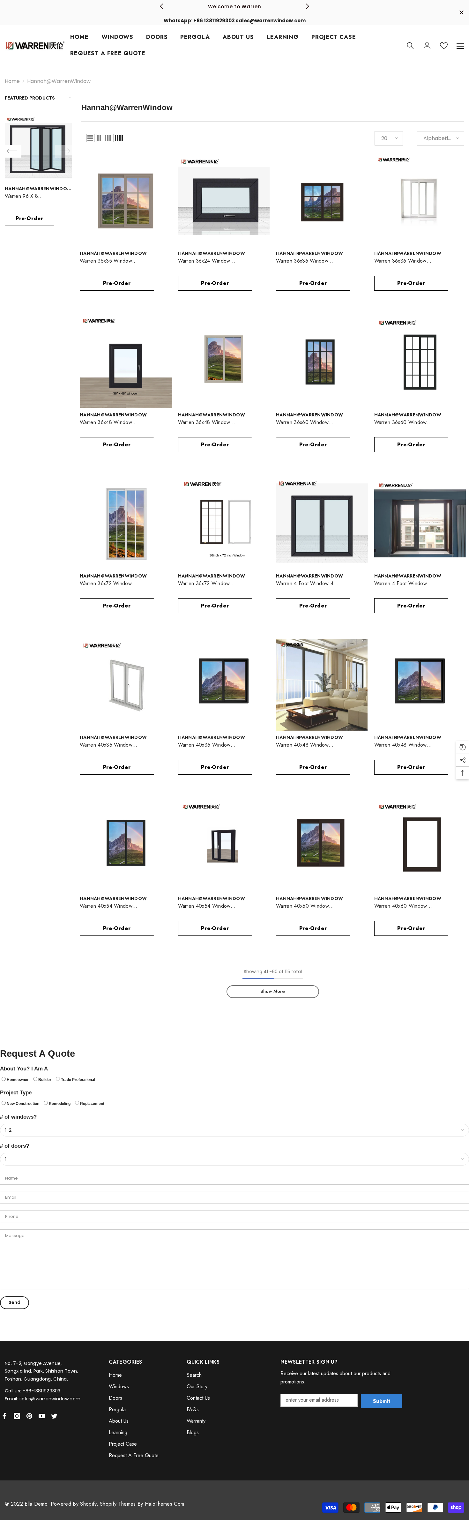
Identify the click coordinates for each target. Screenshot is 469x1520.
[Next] (307, 6)
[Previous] (161, 6)
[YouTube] (42, 1416)
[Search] (410, 45)
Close (461, 12)
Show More (272, 991)
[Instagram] (17, 1416)
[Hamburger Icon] (460, 46)
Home (12, 81)
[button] (90, 138)
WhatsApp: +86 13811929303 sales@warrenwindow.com (235, 20)
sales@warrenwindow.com (49, 1399)
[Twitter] (54, 1416)
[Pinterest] (29, 1416)
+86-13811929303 (42, 1391)
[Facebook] (4, 1416)
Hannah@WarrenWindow (59, 81)
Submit (381, 1401)
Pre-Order (29, 218)
